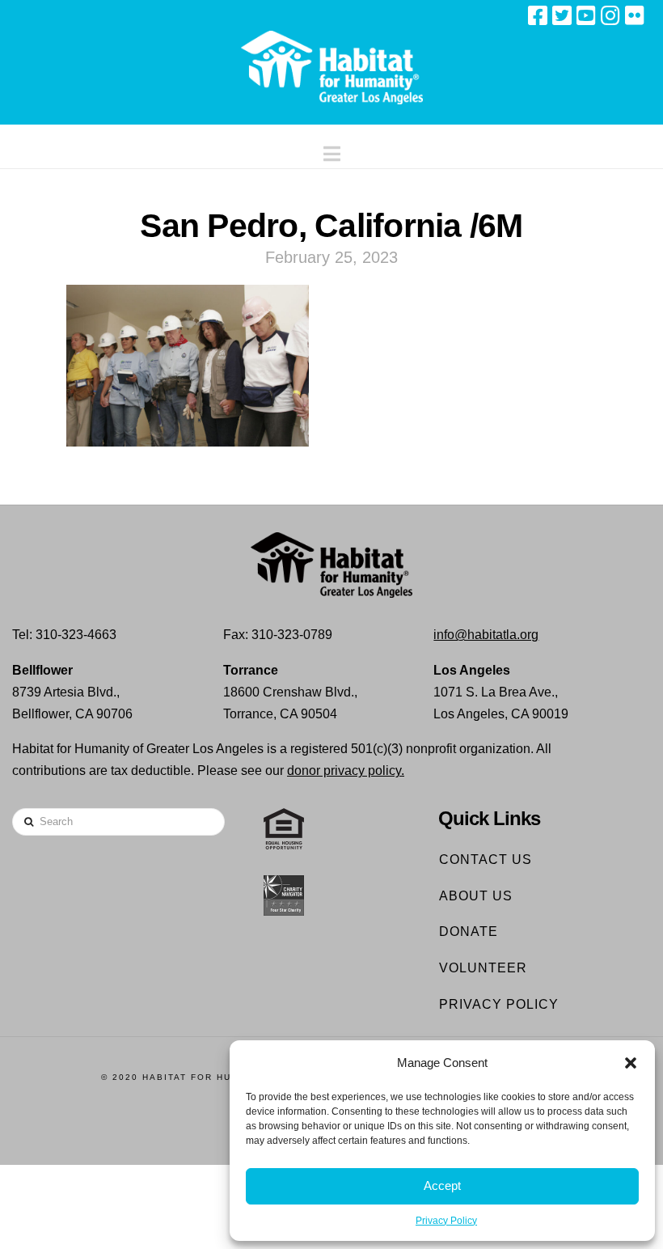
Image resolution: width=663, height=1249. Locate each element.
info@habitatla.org (485, 634)
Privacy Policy (446, 1220)
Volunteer (483, 968)
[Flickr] (634, 15)
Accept (442, 1185)
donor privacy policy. (345, 770)
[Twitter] (562, 15)
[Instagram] (610, 15)
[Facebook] (537, 15)
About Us (476, 896)
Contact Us (485, 859)
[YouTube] (586, 15)
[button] (631, 1063)
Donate (468, 931)
